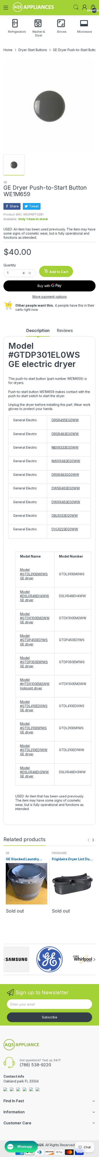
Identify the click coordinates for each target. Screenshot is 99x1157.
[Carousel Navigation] (91, 840)
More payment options (49, 297)
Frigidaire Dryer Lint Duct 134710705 (72, 859)
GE (5, 182)
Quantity (9, 265)
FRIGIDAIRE (59, 853)
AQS (40, 1145)
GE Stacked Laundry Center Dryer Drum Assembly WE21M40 (23, 859)
